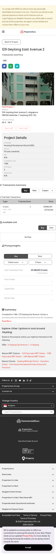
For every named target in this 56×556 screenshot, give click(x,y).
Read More (6, 321)
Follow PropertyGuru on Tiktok (30, 380)
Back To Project (11, 42)
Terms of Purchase (28, 518)
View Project (7, 107)
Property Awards (28, 430)
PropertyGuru (8, 468)
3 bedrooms (13, 262)
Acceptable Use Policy (11, 515)
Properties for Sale (10, 480)
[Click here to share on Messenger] (4, 66)
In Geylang (34, 345)
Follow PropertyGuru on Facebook (11, 380)
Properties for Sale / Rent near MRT (17, 497)
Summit (28, 441)
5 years (45, 190)
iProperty (28, 459)
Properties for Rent (10, 486)
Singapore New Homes (11, 492)
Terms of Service (30, 515)
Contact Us (7, 391)
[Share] (17, 66)
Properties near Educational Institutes (18, 503)
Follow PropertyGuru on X (27, 380)
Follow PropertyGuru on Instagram (15, 380)
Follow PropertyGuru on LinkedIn (24, 380)
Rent (34, 190)
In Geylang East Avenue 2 (18, 345)
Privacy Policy (28, 536)
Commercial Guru (28, 421)
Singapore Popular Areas (12, 509)
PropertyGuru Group (11, 386)
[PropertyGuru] (28, 32)
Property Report (28, 450)
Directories (6, 474)
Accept (28, 547)
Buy (25, 190)
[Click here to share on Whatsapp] (10, 66)
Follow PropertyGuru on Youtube (19, 380)
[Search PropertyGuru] (51, 412)
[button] (28, 248)
